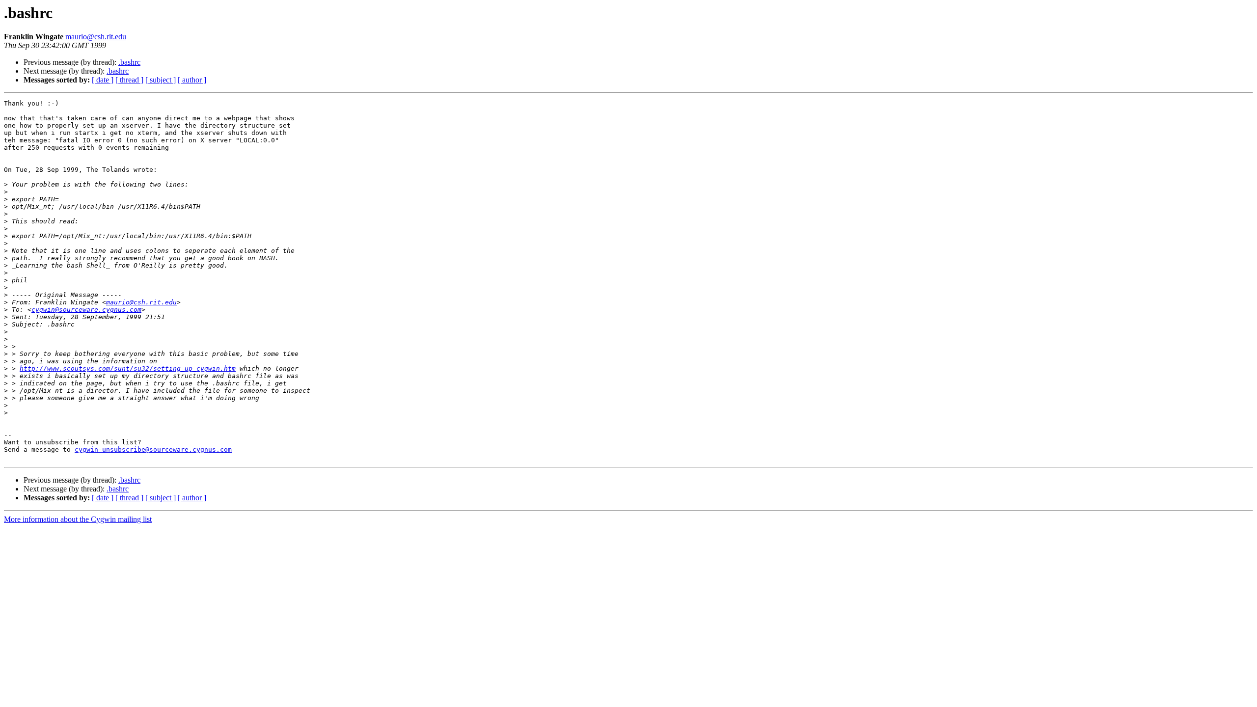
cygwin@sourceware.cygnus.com (86, 309)
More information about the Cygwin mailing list (78, 519)
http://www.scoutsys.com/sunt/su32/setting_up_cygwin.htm (128, 368)
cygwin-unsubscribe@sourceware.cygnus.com (153, 449)
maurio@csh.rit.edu (95, 36)
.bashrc (129, 62)
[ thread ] (129, 80)
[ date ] (102, 80)
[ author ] (192, 80)
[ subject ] (160, 80)
